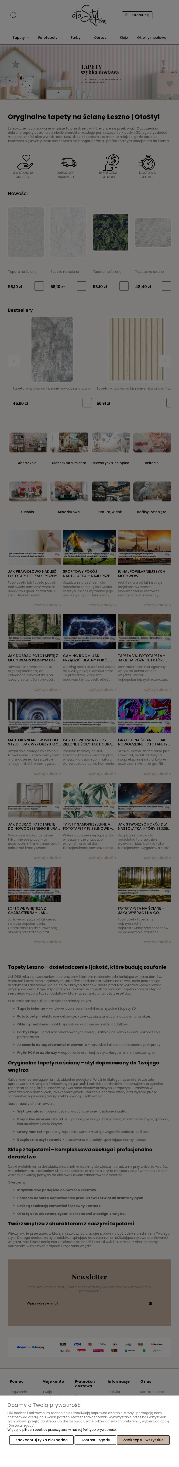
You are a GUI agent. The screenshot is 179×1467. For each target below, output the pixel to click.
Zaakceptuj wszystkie (143, 1440)
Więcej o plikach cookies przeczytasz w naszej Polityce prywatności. (62, 1429)
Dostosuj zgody (95, 1440)
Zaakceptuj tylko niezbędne (41, 1440)
